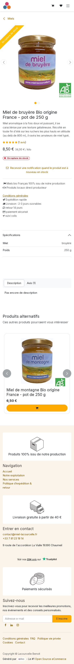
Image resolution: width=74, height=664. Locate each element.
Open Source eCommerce (50, 658)
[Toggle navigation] (67, 5)
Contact (20, 642)
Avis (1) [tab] (31, 283)
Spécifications (11, 235)
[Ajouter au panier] (37, 408)
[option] (37, 373)
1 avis (22, 142)
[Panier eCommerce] (52, 5)
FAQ (32, 638)
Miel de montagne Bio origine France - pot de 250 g (32, 392)
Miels (10, 18)
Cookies (8, 642)
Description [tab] (14, 283)
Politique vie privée (49, 638)
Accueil (7, 471)
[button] (3, 62)
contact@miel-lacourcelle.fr (20, 534)
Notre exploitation (14, 475)
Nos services (11, 479)
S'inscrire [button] (62, 618)
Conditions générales (16, 638)
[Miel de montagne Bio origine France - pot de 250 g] (37, 361)
